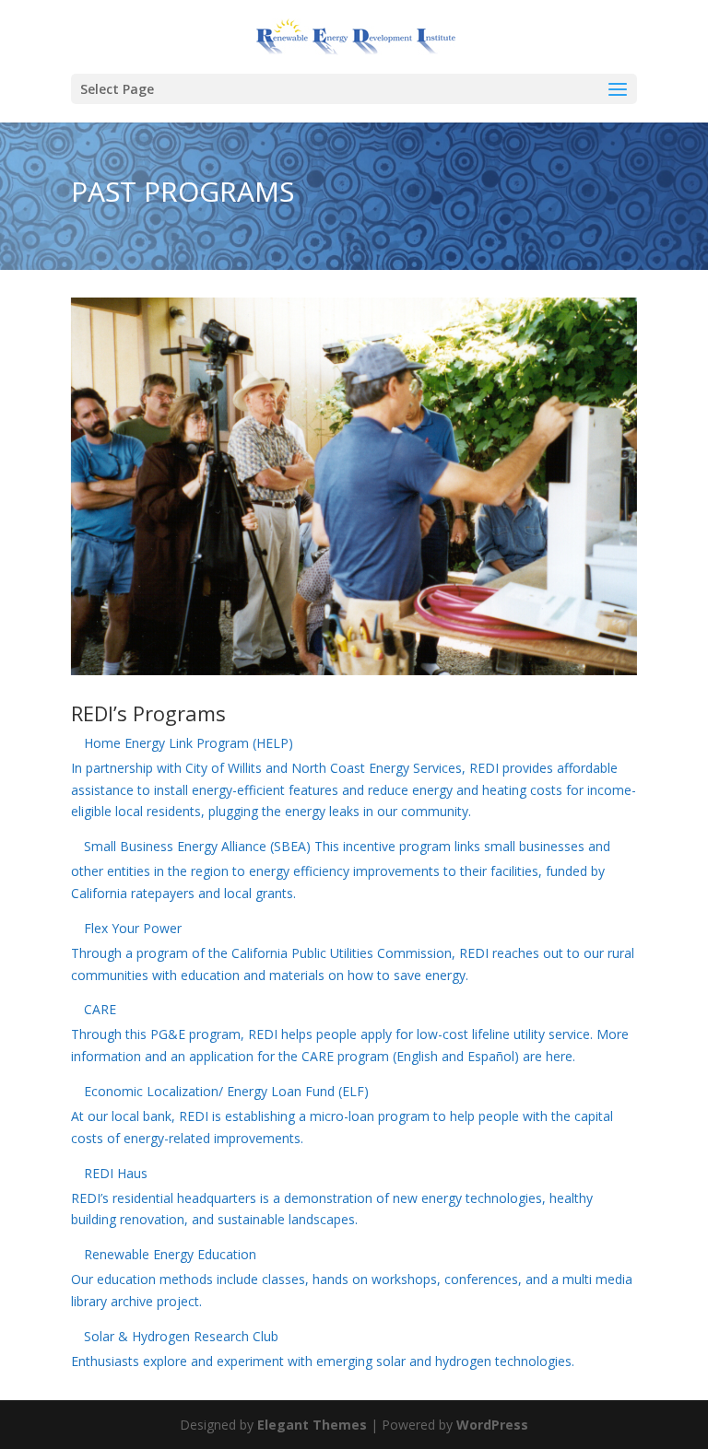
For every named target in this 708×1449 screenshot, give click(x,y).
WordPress (492, 1424)
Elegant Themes (312, 1424)
